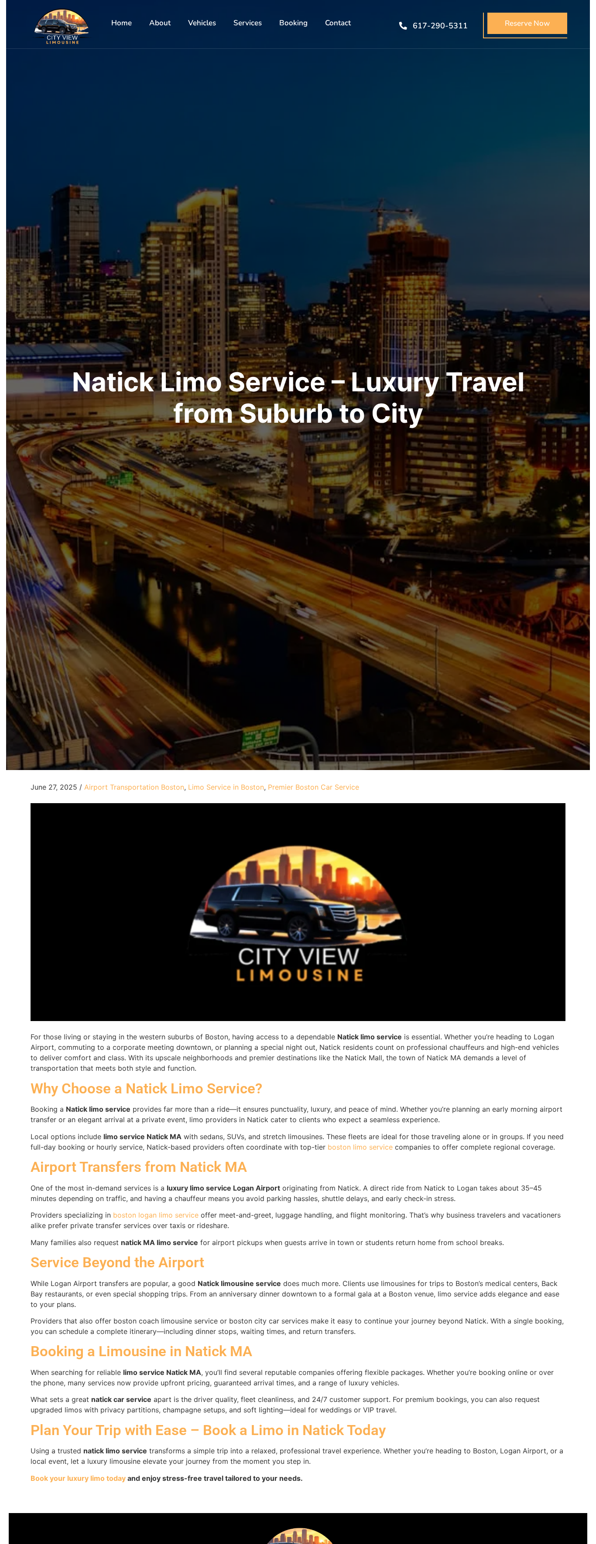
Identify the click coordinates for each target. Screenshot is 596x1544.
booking (293, 23)
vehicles (202, 23)
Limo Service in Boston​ (226, 787)
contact (338, 23)
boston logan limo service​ (156, 1215)
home (121, 23)
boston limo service (360, 1147)
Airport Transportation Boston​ (134, 787)
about (160, 23)
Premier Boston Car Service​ (313, 787)
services (247, 23)
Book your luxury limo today (78, 1478)
